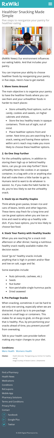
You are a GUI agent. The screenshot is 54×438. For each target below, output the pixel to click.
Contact (6, 410)
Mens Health (8, 351)
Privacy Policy (8, 405)
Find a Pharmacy (10, 372)
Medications (8, 380)
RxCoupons (7, 389)
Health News (8, 376)
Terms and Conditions (13, 401)
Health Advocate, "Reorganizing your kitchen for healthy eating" (32, 357)
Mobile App (7, 393)
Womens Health (24, 351)
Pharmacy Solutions (12, 397)
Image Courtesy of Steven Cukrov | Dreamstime (29, 361)
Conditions (7, 384)
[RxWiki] (10, 4)
